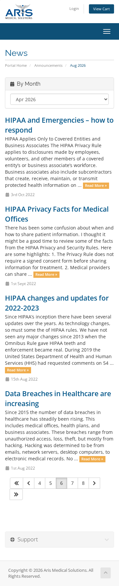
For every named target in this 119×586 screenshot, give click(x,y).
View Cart (101, 8)
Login (74, 8)
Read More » (96, 185)
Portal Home (16, 65)
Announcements (48, 65)
